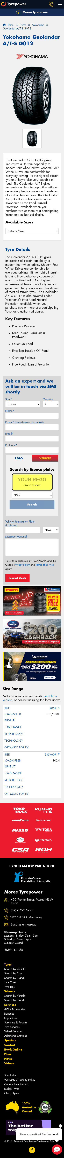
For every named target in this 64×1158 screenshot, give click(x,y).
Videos (9, 1063)
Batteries (9, 1013)
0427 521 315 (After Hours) (26, 917)
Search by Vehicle (14, 969)
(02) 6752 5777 (22, 910)
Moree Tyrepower (35, 12)
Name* (9, 411)
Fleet (7, 1054)
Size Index (10, 1075)
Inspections (10, 1018)
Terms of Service (45, 564)
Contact (9, 1045)
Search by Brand (14, 978)
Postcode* (11, 445)
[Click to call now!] (51, 4)
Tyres (8, 964)
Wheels (9, 991)
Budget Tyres (11, 1089)
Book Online (13, 1049)
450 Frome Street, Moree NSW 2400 (32, 902)
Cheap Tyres (11, 1093)
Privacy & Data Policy (24, 1141)
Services (10, 1005)
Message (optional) (16, 536)
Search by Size (13, 973)
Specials (10, 1040)
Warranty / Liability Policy (19, 1080)
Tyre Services (11, 1027)
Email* (9, 434)
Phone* (24, 422)
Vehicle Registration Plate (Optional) (19, 523)
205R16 (54, 708)
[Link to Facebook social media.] (32, 1150)
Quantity (48, 399)
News (8, 1059)
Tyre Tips (9, 987)
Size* (8, 399)
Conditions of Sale (45, 1141)
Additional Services (15, 1036)
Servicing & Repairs (15, 1022)
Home (9, 25)
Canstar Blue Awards (16, 1084)
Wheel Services (13, 1031)
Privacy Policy (22, 564)
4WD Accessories (14, 1009)
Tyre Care (10, 982)
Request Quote (17, 577)
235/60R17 (52, 754)
